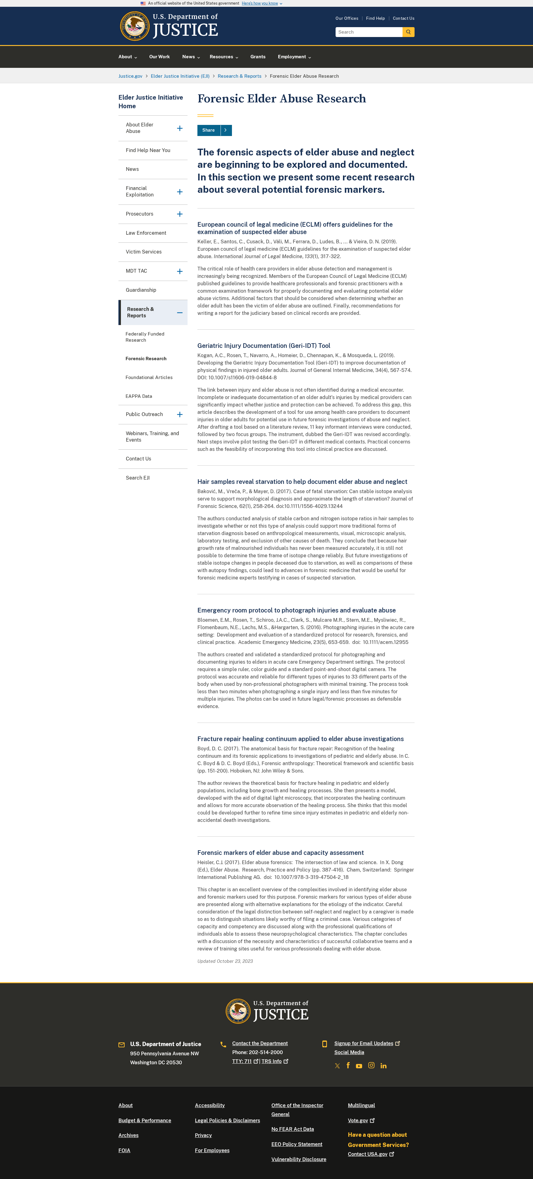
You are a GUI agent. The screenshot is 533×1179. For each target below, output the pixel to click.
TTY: (242, 1061)
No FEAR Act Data (292, 1129)
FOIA (124, 1150)
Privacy (203, 1135)
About (125, 1105)
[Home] (168, 37)
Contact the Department (260, 1043)
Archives (128, 1135)
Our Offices (347, 18)
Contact (367, 1154)
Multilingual (361, 1105)
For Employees (212, 1150)
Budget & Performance (144, 1120)
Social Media (349, 1052)
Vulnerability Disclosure (298, 1159)
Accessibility (210, 1105)
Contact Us (404, 18)
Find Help (375, 18)
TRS (272, 1061)
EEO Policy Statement (296, 1144)
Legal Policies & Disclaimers (227, 1120)
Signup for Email (363, 1043)
